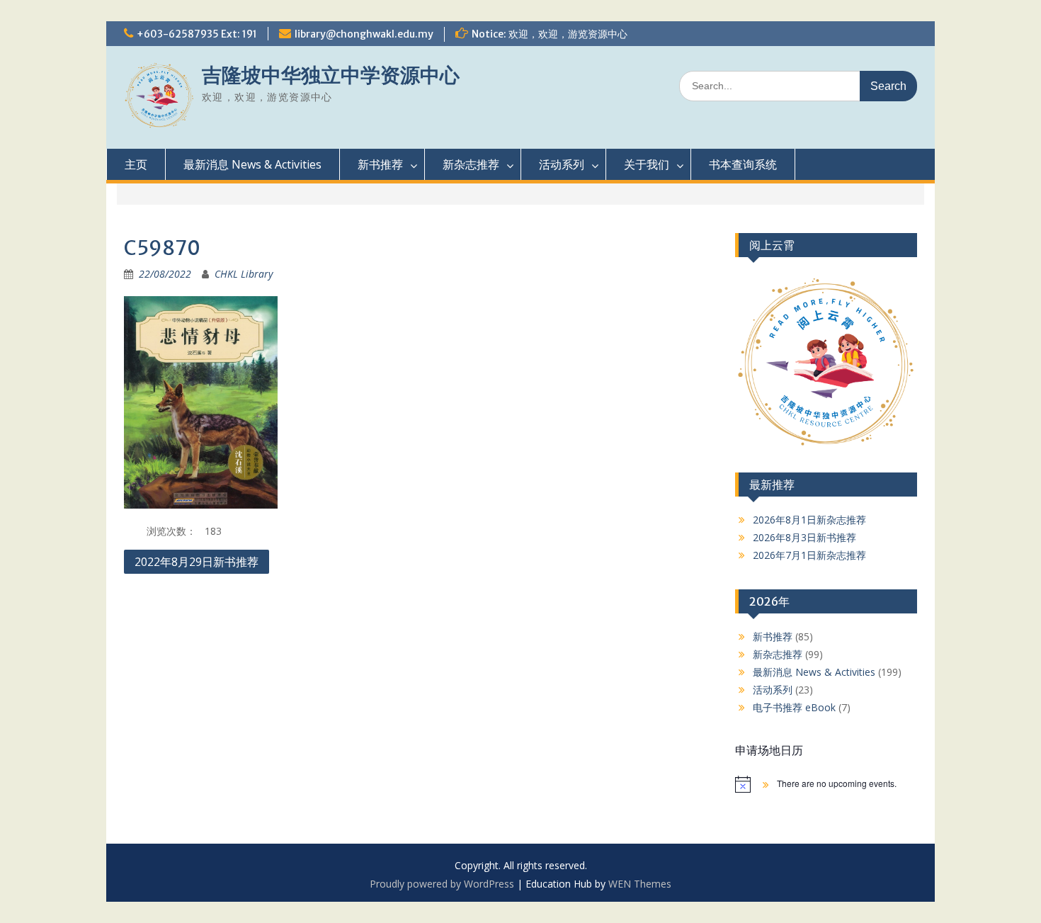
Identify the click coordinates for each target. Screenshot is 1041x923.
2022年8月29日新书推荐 (196, 562)
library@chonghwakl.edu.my (364, 34)
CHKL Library (244, 274)
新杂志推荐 (471, 164)
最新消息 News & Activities (252, 164)
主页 (136, 164)
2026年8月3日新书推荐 (804, 537)
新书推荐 (380, 164)
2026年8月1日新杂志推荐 (809, 519)
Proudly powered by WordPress (442, 883)
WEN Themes (639, 883)
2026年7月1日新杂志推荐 (809, 555)
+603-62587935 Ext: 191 (197, 34)
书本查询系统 (743, 164)
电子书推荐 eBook (794, 707)
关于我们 (646, 164)
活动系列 (561, 164)
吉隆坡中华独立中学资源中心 (331, 75)
